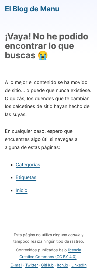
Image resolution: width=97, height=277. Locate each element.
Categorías (28, 164)
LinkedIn (78, 265)
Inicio (21, 190)
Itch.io (62, 265)
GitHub (47, 265)
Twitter (31, 265)
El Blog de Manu (32, 8)
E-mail (16, 265)
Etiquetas (26, 177)
